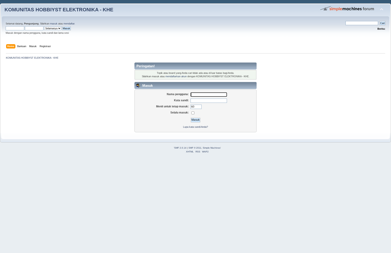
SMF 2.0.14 (180, 148)
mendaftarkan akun (176, 76)
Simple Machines (211, 148)
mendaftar (69, 23)
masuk (53, 23)
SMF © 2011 (194, 148)
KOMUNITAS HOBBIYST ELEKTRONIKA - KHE (59, 9)
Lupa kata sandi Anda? (195, 126)
